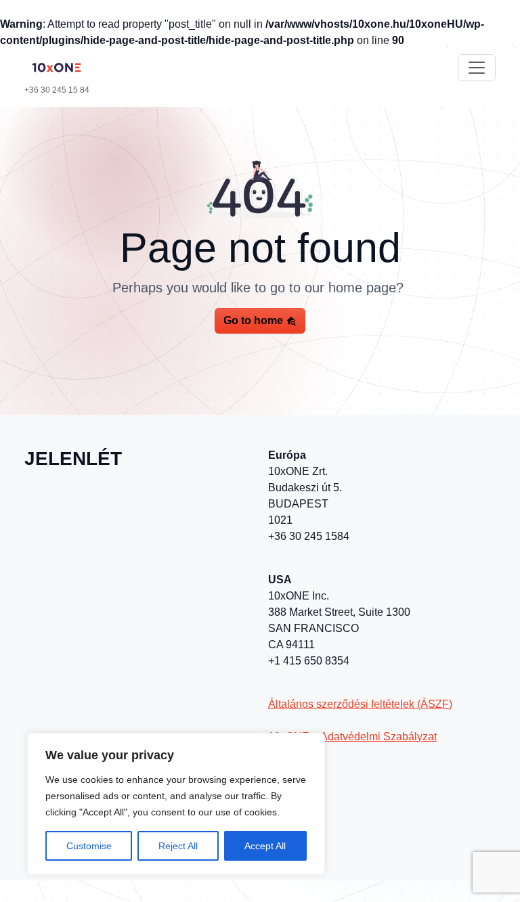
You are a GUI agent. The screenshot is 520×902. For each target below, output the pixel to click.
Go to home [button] (254, 320)
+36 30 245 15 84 (56, 90)
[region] (176, 804)
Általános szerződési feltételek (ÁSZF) (360, 704)
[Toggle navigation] (477, 67)
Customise (89, 845)
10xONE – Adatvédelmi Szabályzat (352, 736)
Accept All (265, 845)
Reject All (178, 845)
